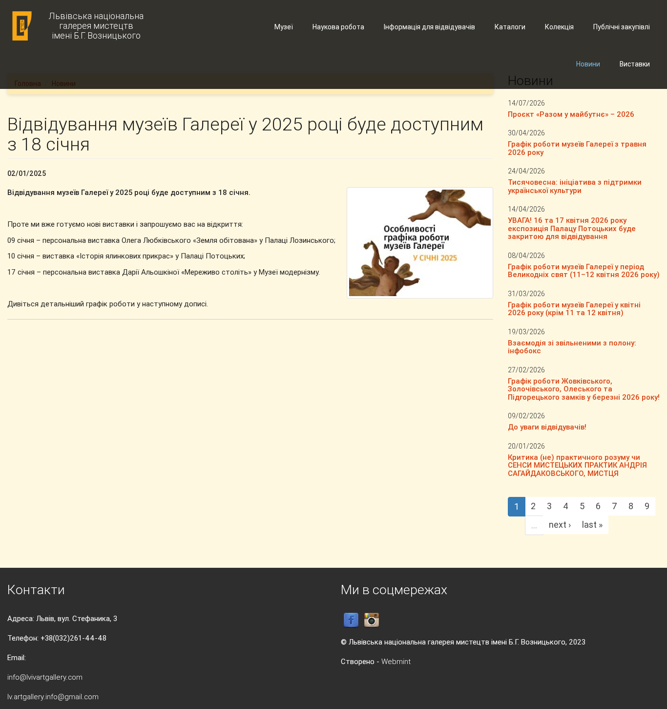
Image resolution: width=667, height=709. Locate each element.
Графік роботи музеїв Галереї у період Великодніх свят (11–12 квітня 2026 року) (584, 270)
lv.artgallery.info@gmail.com (53, 696)
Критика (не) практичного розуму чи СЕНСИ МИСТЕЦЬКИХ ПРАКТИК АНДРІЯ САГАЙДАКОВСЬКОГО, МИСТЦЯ (577, 465)
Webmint (396, 661)
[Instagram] (371, 619)
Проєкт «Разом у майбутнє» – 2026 (571, 114)
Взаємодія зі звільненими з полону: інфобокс (572, 347)
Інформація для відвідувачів (429, 26)
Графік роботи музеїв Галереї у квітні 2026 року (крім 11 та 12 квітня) (574, 309)
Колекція (559, 26)
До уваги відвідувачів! (547, 426)
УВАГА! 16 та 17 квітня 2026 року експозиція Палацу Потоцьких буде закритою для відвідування (572, 228)
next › (560, 524)
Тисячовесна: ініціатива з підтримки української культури (575, 186)
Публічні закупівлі (621, 26)
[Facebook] (351, 619)
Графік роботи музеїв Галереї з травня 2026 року (577, 148)
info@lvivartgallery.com (45, 677)
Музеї (283, 26)
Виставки (635, 64)
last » (592, 524)
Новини (588, 64)
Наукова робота (338, 26)
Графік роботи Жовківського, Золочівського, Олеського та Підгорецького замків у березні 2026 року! (584, 389)
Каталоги (510, 26)
